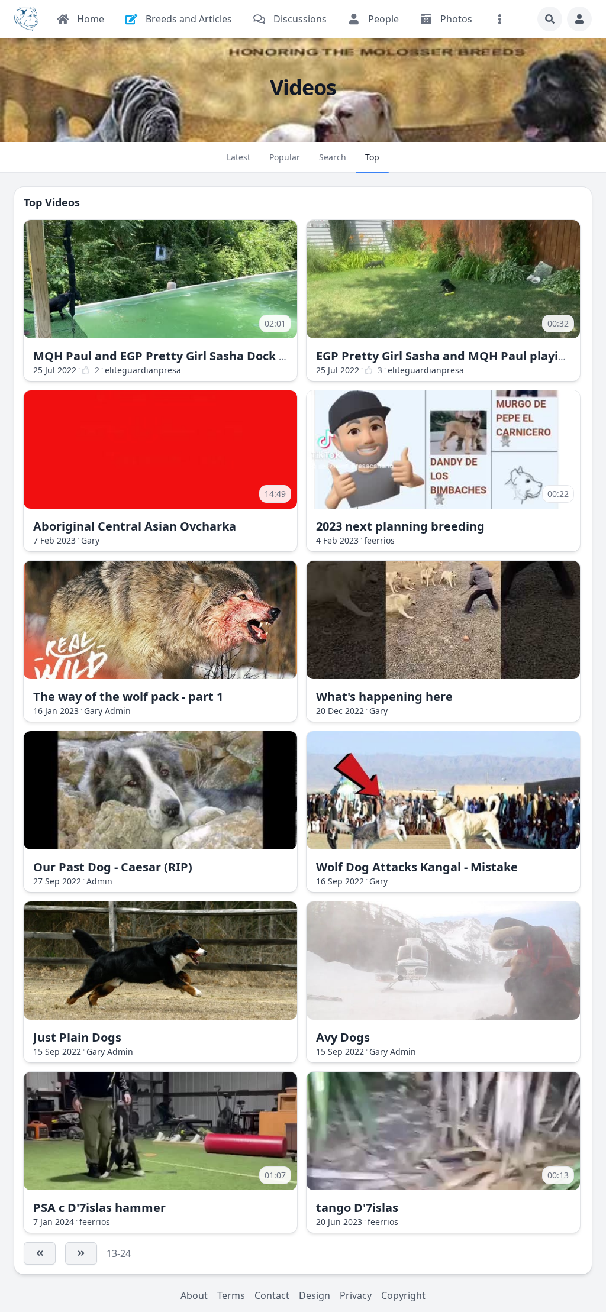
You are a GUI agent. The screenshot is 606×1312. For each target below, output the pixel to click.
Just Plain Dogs (77, 1037)
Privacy (356, 1295)
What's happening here (384, 697)
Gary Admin (107, 710)
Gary (90, 540)
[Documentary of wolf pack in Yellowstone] (160, 620)
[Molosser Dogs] (26, 19)
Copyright (403, 1295)
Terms (231, 1295)
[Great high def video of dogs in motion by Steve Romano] (160, 960)
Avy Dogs (343, 1037)
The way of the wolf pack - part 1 (128, 697)
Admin (99, 881)
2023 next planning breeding (400, 526)
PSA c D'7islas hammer (99, 1208)
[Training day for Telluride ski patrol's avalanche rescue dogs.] (443, 960)
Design (314, 1295)
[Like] (86, 370)
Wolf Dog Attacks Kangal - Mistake (417, 867)
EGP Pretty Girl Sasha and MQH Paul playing (444, 356)
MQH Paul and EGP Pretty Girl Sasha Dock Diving (175, 356)
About (194, 1295)
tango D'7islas (357, 1208)
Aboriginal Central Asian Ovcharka (134, 526)
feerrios (379, 540)
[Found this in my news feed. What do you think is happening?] (443, 620)
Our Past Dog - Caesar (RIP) (112, 867)
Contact (271, 1295)
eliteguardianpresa (143, 370)
